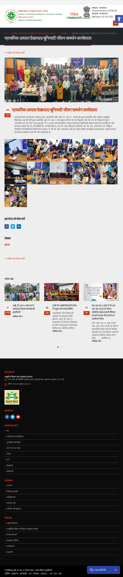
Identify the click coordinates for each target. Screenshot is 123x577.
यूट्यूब (18, 417)
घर (8, 430)
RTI (8, 459)
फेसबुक (6, 226)
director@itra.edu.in (22, 383)
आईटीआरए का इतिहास (15, 436)
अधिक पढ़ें (17, 316)
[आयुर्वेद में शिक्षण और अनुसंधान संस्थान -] (43, 16)
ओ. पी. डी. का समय (14, 448)
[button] (119, 19)
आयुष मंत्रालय (12, 522)
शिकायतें (10, 465)
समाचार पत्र (11, 502)
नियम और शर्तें (12, 534)
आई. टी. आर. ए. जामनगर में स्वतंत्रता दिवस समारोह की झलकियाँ (24, 309)
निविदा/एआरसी (12, 491)
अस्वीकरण (11, 546)
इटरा (7, 245)
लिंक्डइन (19, 226)
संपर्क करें (10, 471)
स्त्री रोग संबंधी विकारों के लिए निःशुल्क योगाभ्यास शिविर (64, 307)
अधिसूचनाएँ (11, 497)
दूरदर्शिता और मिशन (14, 442)
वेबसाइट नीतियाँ (12, 540)
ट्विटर (13, 226)
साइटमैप (10, 552)
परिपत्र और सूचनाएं (14, 508)
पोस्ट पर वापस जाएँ (16, 52)
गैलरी (8, 453)
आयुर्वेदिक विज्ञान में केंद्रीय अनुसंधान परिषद (22, 528)
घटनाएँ (9, 485)
